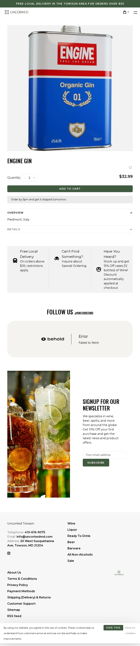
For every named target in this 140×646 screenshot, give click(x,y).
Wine (71, 523)
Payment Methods (21, 591)
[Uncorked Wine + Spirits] (119, 573)
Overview (15, 212)
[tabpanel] (70, 88)
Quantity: (14, 177)
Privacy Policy (17, 585)
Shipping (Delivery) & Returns (29, 597)
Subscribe (96, 462)
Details (13, 229)
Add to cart (70, 188)
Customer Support (21, 603)
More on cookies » (130, 630)
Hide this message (113, 628)
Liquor (72, 529)
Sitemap (13, 610)
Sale (70, 561)
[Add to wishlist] (130, 168)
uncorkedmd (83, 313)
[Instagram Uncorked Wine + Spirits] (8, 553)
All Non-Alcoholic (80, 554)
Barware (74, 548)
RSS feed (14, 616)
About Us (14, 572)
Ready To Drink (78, 536)
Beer (71, 542)
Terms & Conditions (22, 578)
